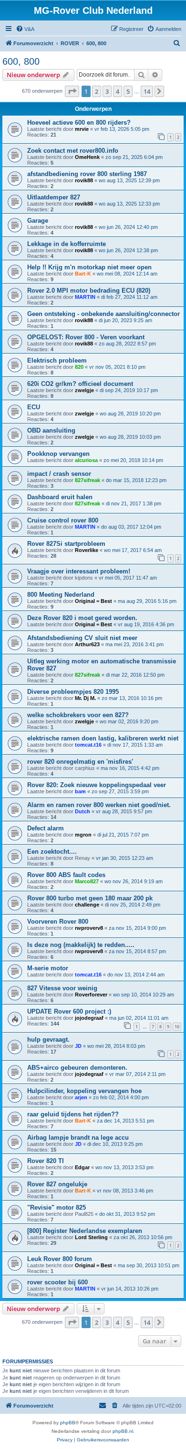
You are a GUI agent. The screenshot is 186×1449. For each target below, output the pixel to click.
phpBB (67, 1422)
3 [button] (107, 91)
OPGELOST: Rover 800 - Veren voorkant (86, 337)
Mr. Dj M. (85, 698)
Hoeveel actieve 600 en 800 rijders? (79, 122)
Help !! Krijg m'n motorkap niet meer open (89, 267)
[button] (72, 91)
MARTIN (85, 297)
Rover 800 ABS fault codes (66, 874)
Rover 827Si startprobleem (66, 543)
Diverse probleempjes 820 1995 (73, 691)
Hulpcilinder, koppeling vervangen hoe (84, 1090)
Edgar (82, 1167)
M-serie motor (47, 968)
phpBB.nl (123, 1431)
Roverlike (86, 550)
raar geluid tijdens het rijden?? (73, 1114)
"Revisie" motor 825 (56, 1207)
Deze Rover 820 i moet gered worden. (82, 617)
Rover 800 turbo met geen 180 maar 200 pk (90, 898)
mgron (83, 835)
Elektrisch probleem (57, 360)
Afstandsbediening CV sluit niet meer (82, 637)
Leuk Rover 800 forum (59, 1258)
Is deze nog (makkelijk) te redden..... (80, 944)
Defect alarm (45, 828)
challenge (87, 904)
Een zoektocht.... (52, 851)
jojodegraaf (89, 1018)
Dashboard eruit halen (60, 497)
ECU (33, 407)
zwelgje (84, 390)
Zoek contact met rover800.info (72, 150)
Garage (37, 220)
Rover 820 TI (45, 1160)
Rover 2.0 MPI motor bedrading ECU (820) (88, 290)
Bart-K (83, 273)
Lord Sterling (91, 1237)
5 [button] (128, 91)
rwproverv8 (89, 928)
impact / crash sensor (59, 473)
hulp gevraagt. (48, 1039)
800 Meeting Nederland (60, 594)
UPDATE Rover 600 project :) (69, 1011)
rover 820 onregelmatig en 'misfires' (80, 761)
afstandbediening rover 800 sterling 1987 (87, 173)
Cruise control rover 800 (62, 520)
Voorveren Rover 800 (57, 921)
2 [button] (96, 91)
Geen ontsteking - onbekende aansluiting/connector (103, 313)
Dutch (82, 811)
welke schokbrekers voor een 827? (78, 715)
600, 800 (21, 61)
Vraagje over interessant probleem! (78, 571)
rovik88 (84, 180)
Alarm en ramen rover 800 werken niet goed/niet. (99, 804)
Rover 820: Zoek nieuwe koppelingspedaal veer (96, 785)
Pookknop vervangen (58, 453)
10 (177, 1027)
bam (80, 791)
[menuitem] (25, 29)
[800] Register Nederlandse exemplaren (84, 1230)
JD (78, 1046)
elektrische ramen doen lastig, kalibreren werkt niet (102, 738)
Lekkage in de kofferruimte (66, 243)
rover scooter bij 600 (57, 1282)
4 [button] (117, 91)
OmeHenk (87, 157)
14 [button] (147, 91)
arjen (81, 1097)
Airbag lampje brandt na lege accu (78, 1137)
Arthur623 (87, 644)
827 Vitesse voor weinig (62, 988)
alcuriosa (86, 460)
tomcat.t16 (88, 745)
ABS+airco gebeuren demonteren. (77, 1067)
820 (79, 367)
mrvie (82, 129)
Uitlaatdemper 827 (53, 197)
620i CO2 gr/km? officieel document (80, 383)
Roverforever (91, 994)
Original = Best (93, 601)
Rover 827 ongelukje (57, 1184)
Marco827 (87, 881)
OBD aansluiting (51, 430)
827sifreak (87, 480)
